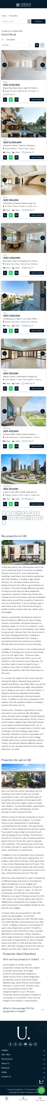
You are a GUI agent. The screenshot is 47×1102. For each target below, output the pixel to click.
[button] (4, 65)
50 (31, 513)
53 (11, 518)
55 (23, 518)
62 (40, 518)
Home (4, 16)
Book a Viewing (37, 100)
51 (37, 513)
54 (17, 518)
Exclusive (11, 39)
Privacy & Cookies (32, 1089)
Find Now (38, 21)
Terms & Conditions (15, 1089)
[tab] (37, 45)
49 (25, 513)
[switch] (4, 40)
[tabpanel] (23, 286)
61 (34, 518)
